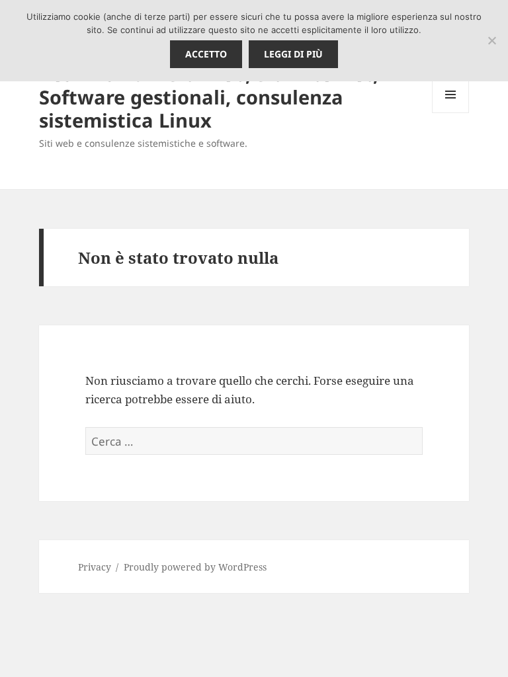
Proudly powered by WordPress (195, 567)
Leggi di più (293, 54)
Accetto (206, 54)
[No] (491, 40)
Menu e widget (451, 112)
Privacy (94, 567)
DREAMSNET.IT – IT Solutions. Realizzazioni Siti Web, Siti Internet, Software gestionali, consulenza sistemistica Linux (208, 85)
